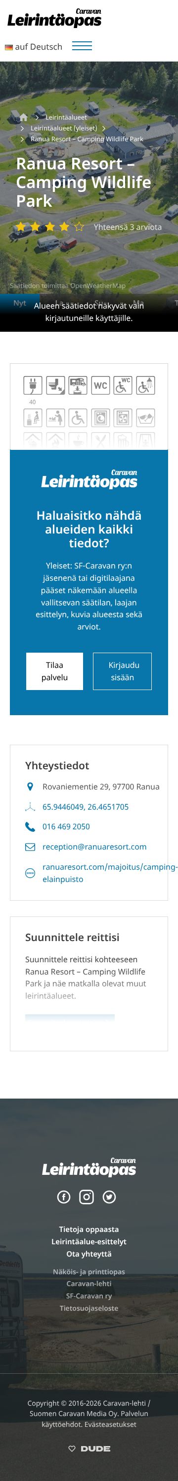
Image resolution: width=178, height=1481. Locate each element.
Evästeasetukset (110, 1424)
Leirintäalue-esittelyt (89, 1242)
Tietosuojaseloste (89, 1308)
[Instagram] (86, 1202)
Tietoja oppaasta (89, 1229)
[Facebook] (64, 1202)
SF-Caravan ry (89, 1296)
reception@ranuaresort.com (95, 846)
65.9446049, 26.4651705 (86, 806)
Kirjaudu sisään (123, 671)
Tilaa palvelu (55, 671)
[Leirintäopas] (54, 25)
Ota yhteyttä (89, 1254)
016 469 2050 (66, 826)
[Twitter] (109, 1202)
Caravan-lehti (89, 1284)
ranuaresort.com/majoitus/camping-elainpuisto (110, 872)
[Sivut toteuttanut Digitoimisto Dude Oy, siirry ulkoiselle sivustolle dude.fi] (89, 1450)
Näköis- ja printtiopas (89, 1272)
